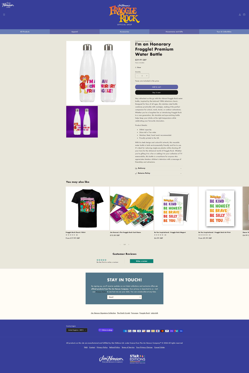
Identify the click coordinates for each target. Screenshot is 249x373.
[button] (4, 14)
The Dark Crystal (123, 313)
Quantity (138, 72)
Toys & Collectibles (224, 32)
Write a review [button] (141, 261)
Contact (92, 347)
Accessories (124, 32)
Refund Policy (114, 347)
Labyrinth (154, 313)
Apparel (74, 32)
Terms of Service (128, 347)
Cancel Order (159, 347)
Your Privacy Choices (144, 347)
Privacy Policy (101, 292)
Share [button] (139, 67)
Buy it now (157, 92)
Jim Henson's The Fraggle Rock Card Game (125, 232)
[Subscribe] (140, 297)
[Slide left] (120, 244)
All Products (24, 32)
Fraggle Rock (144, 313)
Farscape (134, 313)
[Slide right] (129, 244)
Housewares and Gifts (174, 32)
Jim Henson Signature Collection (103, 313)
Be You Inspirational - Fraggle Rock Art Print (215, 232)
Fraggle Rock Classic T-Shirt (75, 232)
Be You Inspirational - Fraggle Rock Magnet (170, 232)
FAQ (85, 347)
